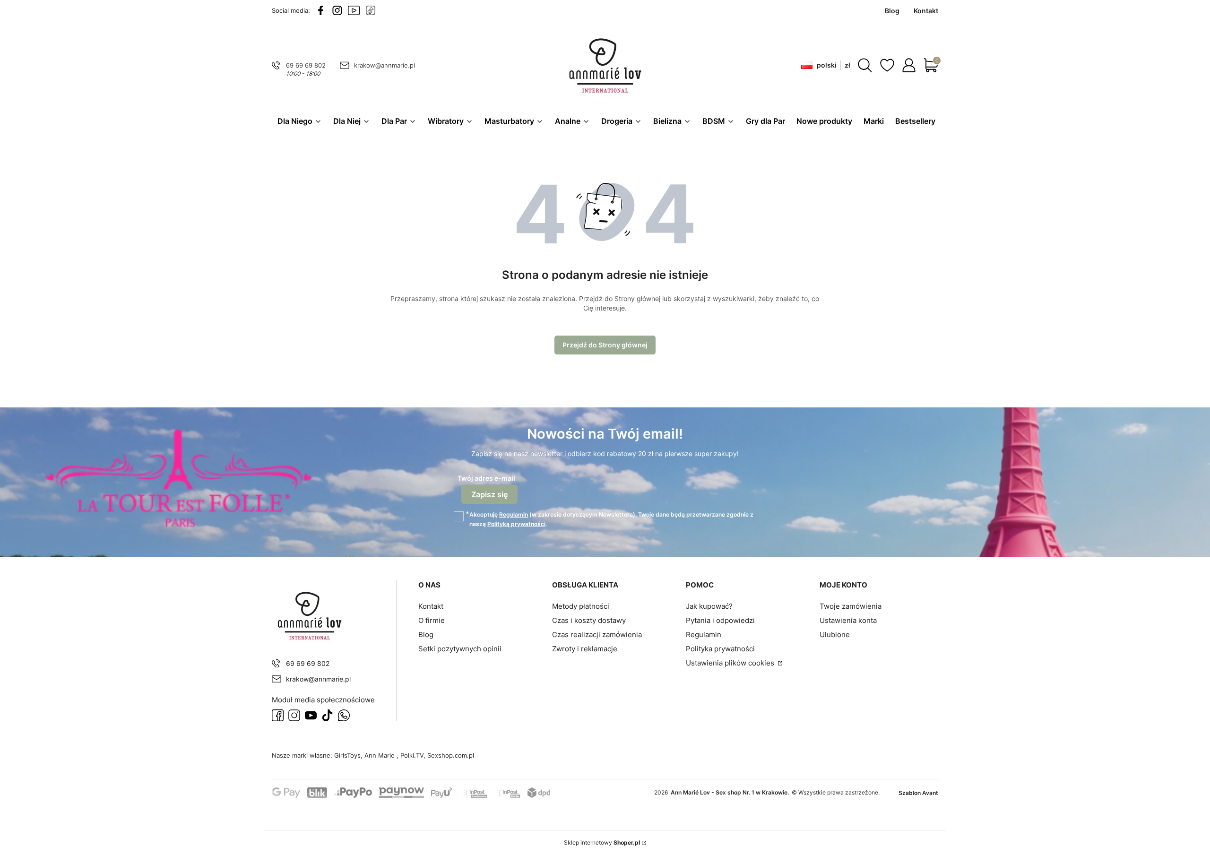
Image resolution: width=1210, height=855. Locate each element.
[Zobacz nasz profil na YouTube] (354, 10)
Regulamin (513, 514)
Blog (425, 634)
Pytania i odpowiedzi (720, 620)
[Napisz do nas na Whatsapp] (344, 715)
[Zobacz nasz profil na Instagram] (337, 10)
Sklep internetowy (602, 842)
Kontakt (430, 606)
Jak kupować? (709, 606)
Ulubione (835, 634)
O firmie (431, 620)
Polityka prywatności (720, 648)
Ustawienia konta (848, 620)
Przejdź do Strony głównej (605, 345)
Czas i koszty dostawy (589, 620)
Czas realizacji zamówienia (597, 634)
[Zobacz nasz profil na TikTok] (370, 10)
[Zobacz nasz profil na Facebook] (321, 10)
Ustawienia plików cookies (731, 662)
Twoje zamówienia (851, 606)
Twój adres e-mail (486, 478)
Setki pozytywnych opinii (459, 648)
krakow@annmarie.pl (384, 65)
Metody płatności (580, 606)
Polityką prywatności (516, 523)
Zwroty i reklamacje (584, 648)
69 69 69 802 (306, 65)
